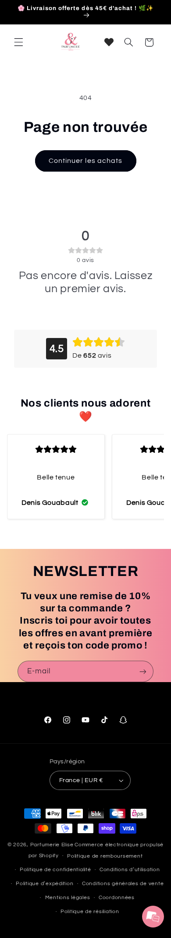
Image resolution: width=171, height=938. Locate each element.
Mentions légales (67, 897)
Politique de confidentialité (55, 869)
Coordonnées (117, 897)
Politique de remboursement (104, 856)
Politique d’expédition (44, 883)
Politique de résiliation (90, 911)
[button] (18, 42)
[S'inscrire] (143, 671)
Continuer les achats (85, 160)
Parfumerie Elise (52, 844)
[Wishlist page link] (109, 42)
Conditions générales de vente (123, 883)
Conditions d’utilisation (130, 869)
